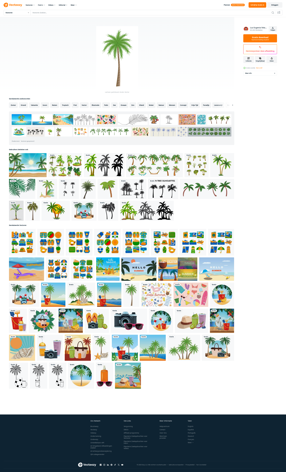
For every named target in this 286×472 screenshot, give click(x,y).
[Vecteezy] (13, 5)
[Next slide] (230, 105)
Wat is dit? (259, 68)
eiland (141, 105)
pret (75, 105)
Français (191, 439)
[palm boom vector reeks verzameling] (197, 165)
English (190, 426)
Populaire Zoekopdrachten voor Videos (135, 447)
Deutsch (191, 436)
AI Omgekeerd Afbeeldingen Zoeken (101, 447)
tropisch (65, 105)
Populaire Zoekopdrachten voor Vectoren (135, 437)
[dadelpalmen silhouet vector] (132, 189)
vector (84, 105)
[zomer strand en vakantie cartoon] (78, 348)
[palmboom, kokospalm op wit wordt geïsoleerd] (88, 189)
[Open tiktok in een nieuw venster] (115, 465)
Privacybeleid (190, 465)
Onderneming (95, 436)
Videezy (93, 433)
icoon (45, 105)
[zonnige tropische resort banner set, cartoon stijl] (177, 269)
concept (183, 105)
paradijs (206, 105)
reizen (54, 105)
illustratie (95, 105)
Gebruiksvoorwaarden (176, 465)
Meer (73, 5)
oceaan (123, 105)
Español (191, 430)
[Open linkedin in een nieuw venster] (108, 465)
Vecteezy (93, 430)
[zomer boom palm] (32, 211)
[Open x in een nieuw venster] (119, 465)
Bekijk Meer (209, 132)
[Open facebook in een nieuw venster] (101, 465)
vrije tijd (194, 105)
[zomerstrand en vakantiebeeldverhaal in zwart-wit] (18, 376)
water (151, 105)
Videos (50, 5)
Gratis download (260, 38)
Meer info (248, 73)
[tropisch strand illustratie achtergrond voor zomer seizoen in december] (138, 269)
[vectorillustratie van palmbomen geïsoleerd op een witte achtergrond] (56, 211)
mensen (172, 105)
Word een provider (163, 437)
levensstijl (218, 105)
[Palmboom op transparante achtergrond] (16, 211)
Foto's (40, 5)
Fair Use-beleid (201, 465)
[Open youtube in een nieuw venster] (122, 465)
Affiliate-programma (131, 433)
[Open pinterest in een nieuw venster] (111, 465)
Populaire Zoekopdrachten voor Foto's (135, 442)
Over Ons (163, 433)
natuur (161, 105)
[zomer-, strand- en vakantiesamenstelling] (84, 211)
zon (132, 105)
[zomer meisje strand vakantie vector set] (191, 295)
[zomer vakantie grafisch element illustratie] (22, 242)
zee (114, 105)
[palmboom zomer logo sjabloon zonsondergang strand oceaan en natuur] (69, 189)
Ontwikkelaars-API (97, 443)
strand (23, 105)
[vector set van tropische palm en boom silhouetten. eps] (163, 189)
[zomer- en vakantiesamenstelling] (97, 321)
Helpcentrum (164, 426)
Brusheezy (94, 426)
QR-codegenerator (97, 454)
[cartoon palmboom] (131, 295)
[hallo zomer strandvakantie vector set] (156, 295)
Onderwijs (94, 439)
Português (192, 433)
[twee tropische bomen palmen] (222, 165)
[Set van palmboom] (104, 165)
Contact (162, 430)
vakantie (34, 105)
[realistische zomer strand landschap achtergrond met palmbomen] (28, 165)
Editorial (62, 5)
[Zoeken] (273, 12)
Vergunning (128, 426)
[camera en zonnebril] (129, 321)
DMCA (126, 430)
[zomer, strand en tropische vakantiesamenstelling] (18, 321)
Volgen (272, 30)
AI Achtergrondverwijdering (101, 451)
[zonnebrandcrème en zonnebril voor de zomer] (104, 376)
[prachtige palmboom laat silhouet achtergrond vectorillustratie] (22, 189)
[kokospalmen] (108, 211)
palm (106, 105)
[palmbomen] (65, 165)
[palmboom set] (154, 165)
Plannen (227, 5)
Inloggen (274, 5)
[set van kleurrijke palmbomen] (207, 189)
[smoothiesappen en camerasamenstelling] (50, 348)
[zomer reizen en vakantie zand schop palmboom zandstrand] (47, 189)
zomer (13, 105)
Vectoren (29, 5)
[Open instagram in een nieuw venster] (104, 465)
